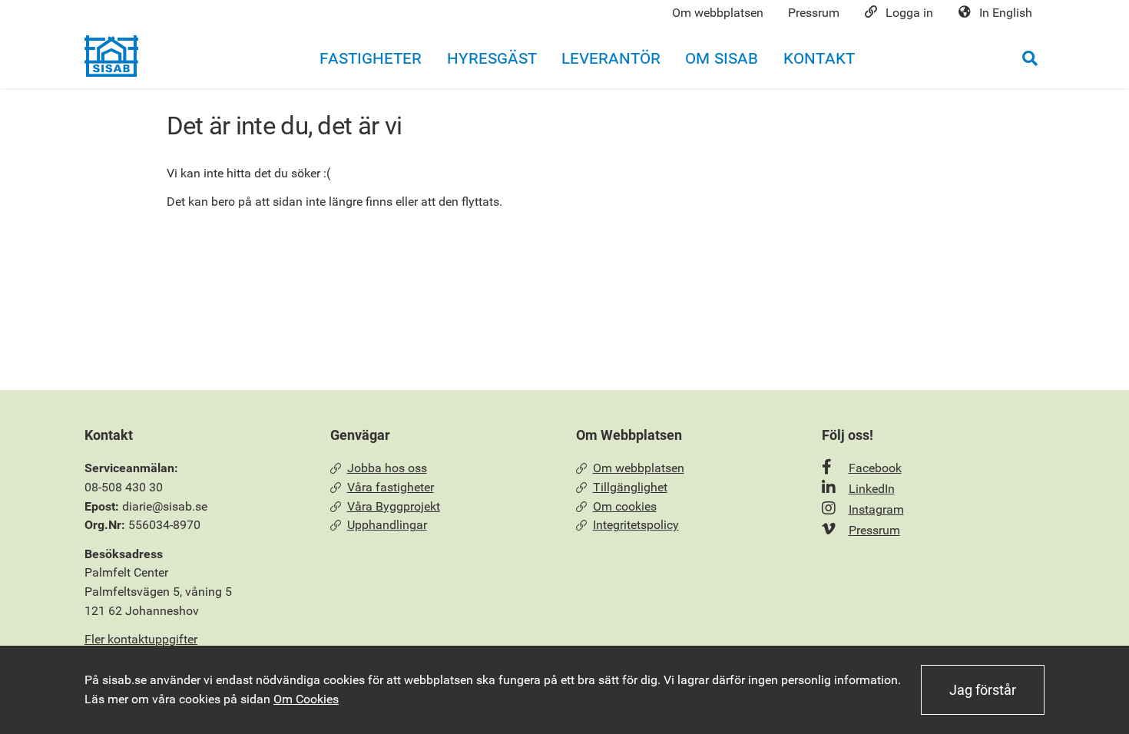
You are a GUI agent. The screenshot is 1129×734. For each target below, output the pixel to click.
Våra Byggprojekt (393, 506)
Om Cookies (306, 699)
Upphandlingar (387, 524)
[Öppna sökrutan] (1030, 58)
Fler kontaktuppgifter (140, 639)
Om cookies (625, 506)
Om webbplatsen (638, 468)
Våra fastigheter (390, 487)
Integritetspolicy (636, 524)
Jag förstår (982, 690)
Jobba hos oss (387, 468)
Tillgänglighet (630, 487)
